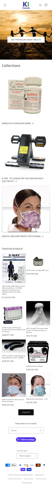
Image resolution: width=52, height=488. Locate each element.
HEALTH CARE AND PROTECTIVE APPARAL (21, 236)
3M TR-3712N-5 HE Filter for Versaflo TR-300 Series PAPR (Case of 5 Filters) (13, 330)
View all (26, 412)
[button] (5, 5)
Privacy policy (28, 479)
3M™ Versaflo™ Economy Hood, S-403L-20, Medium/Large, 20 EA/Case (37, 330)
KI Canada (16, 475)
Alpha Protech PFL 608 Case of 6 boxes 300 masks (13, 400)
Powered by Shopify (26, 475)
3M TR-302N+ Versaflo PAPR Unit (37, 270)
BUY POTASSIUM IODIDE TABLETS (26, 39)
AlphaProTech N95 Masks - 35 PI (37, 399)
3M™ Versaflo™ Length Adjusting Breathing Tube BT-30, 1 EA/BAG (13, 357)
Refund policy (39, 475)
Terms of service (41, 479)
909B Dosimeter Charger (34, 366)
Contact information (15, 479)
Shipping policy (27, 483)
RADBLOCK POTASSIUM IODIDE (16, 123)
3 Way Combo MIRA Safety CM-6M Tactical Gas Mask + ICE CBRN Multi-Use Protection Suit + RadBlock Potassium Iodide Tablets (13, 290)
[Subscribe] (40, 430)
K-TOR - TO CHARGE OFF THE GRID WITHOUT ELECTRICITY (23, 180)
